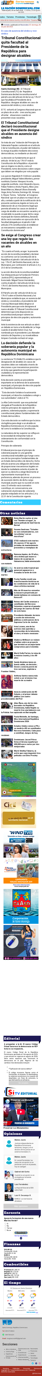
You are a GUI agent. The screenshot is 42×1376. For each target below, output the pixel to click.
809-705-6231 (9, 1335)
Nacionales (25, 25)
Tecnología (31, 17)
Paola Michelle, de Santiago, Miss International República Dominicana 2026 (26, 719)
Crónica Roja (10, 1351)
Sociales (33, 1355)
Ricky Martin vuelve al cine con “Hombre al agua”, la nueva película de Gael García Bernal (27, 521)
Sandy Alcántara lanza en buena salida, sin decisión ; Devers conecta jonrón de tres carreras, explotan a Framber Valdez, (19, 667)
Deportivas (9, 1354)
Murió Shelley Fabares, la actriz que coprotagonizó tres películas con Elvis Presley (27, 753)
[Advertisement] (21, 976)
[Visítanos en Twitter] (33, 1363)
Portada (6, 25)
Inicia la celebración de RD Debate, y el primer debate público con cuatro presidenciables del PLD (19, 695)
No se (9, 1230)
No (8, 1226)
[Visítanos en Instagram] (40, 1363)
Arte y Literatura (11, 1349)
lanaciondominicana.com (19, 1370)
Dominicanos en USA (23, 1349)
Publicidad (16, 1368)
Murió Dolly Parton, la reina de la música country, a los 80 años (27, 655)
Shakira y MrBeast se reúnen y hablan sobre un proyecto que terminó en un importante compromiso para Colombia (27, 643)
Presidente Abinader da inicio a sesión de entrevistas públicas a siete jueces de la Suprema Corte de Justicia (27, 618)
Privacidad (26, 1368)
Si (7, 1224)
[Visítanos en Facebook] (36, 1363)
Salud (32, 1353)
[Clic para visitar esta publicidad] (21, 2)
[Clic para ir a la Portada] (21, 9)
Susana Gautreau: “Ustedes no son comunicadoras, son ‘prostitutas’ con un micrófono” (26, 533)
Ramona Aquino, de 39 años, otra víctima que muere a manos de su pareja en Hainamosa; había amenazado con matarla (20, 559)
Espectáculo (22, 1355)
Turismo (10, 17)
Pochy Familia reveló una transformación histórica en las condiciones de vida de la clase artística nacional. (26, 582)
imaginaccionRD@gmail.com (16, 1338)
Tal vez (9, 1228)
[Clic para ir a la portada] (7, 1322)
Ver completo (23, 1083)
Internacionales (23, 1357)
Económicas (22, 1352)
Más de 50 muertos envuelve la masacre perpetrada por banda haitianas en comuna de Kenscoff (27, 593)
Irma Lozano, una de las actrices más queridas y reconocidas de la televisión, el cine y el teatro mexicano (26, 630)
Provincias (20, 17)
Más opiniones (21, 1206)
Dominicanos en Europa (11, 1357)
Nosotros (6, 1368)
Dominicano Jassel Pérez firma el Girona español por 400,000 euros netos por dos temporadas (26, 743)
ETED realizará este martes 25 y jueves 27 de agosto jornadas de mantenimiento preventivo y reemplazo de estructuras (19, 545)
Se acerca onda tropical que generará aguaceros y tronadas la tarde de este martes (20, 571)
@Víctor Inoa (36, 1373)
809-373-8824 (9, 1331)
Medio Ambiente (23, 1359)
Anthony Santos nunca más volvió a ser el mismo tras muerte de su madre (26, 678)
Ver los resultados (21, 1236)
